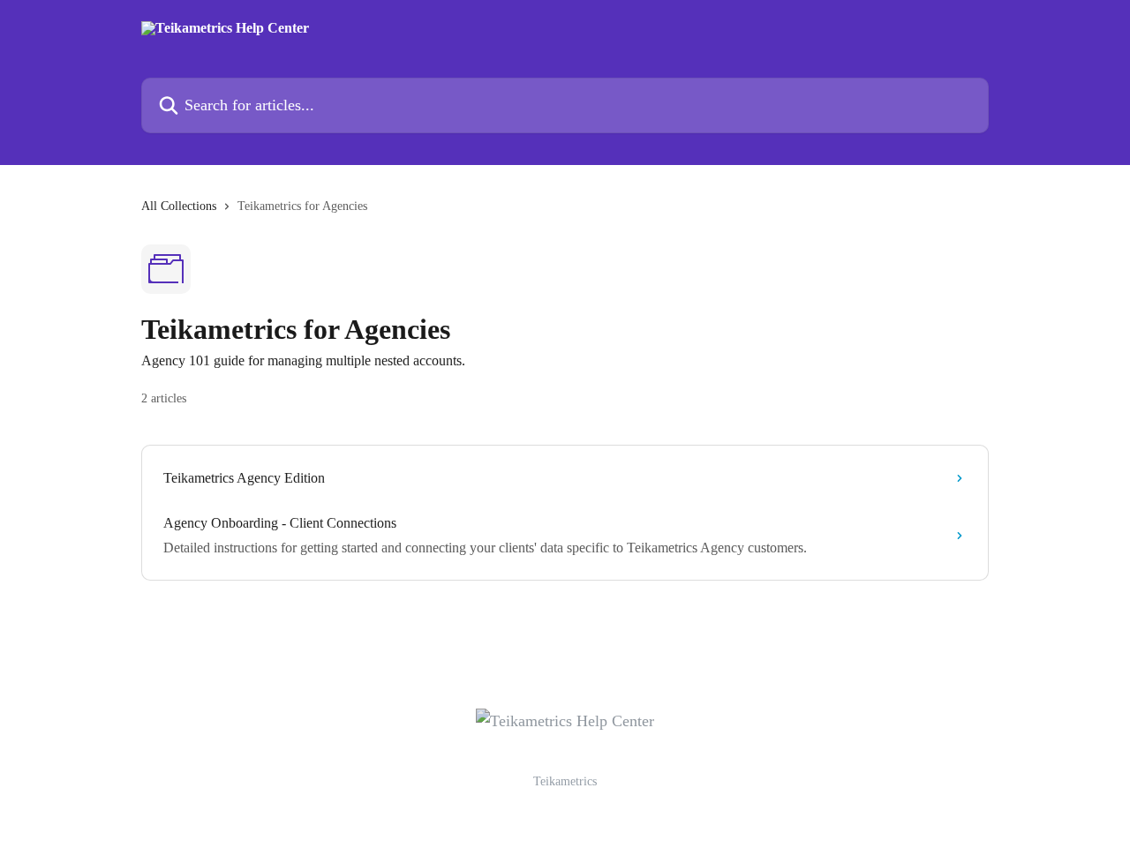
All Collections (178, 206)
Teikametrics (565, 781)
